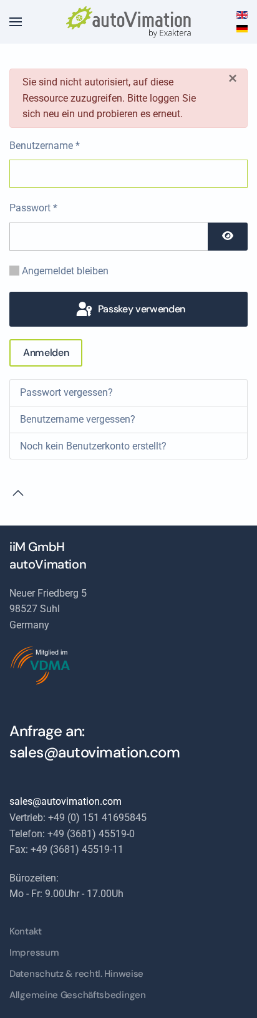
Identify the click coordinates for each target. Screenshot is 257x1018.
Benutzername (44, 145)
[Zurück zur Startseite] (128, 22)
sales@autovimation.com (94, 752)
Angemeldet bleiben (65, 271)
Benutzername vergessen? (77, 419)
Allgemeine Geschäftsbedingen (77, 995)
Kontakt (25, 931)
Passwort (33, 208)
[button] (15, 22)
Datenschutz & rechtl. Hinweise (76, 974)
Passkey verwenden (140, 308)
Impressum (34, 952)
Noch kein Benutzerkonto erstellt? (93, 446)
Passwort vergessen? (66, 392)
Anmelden (46, 352)
